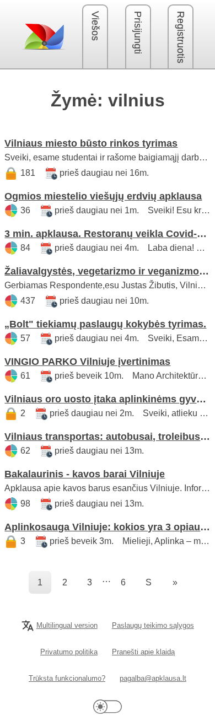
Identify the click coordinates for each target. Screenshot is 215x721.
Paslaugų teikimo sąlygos (153, 625)
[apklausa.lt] (44, 36)
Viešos (95, 26)
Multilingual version (67, 625)
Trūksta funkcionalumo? (67, 678)
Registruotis (180, 37)
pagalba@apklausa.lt (153, 678)
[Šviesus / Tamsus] (107, 706)
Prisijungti (137, 32)
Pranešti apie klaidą (143, 652)
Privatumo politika (69, 652)
